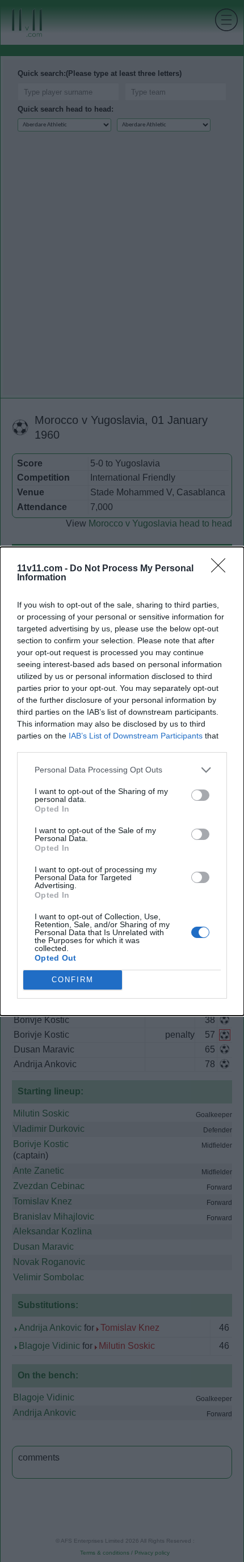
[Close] (222, 569)
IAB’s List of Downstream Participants (136, 735)
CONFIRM (73, 979)
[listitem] (122, 770)
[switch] (200, 795)
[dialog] (122, 781)
